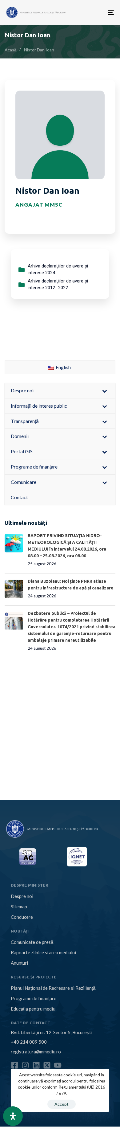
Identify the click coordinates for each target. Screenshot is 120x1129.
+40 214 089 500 (29, 1042)
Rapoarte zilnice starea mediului (43, 952)
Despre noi (22, 896)
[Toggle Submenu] (104, 390)
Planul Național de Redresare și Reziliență (53, 988)
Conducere (22, 917)
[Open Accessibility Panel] (13, 1116)
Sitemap (19, 906)
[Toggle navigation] (87, 12)
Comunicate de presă (32, 942)
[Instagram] (25, 1065)
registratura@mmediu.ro (36, 1051)
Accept (61, 1104)
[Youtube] (58, 1065)
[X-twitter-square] (47, 1065)
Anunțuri (19, 963)
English (63, 367)
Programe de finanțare (33, 998)
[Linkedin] (36, 1065)
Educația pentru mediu (33, 1008)
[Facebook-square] (14, 1065)
